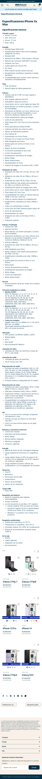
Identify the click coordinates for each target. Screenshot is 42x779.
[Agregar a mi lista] (18, 557)
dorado (9, 621)
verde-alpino (14, 621)
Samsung (6, 579)
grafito (35, 574)
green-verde (29, 667)
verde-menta (28, 574)
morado (25, 621)
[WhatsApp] (25, 696)
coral (11, 574)
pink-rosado (32, 667)
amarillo (26, 574)
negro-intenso (9, 574)
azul (31, 574)
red (36, 621)
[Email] (22, 696)
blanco (34, 667)
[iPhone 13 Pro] (11, 610)
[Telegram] (18, 696)
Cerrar (40, 9)
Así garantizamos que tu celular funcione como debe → (21, 1)
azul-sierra (16, 621)
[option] (11, 573)
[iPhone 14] (30, 610)
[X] (7, 696)
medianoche (27, 621)
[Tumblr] (14, 696)
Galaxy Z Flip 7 (10, 581)
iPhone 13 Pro (9, 628)
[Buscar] (8, 5)
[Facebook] (3, 696)
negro (10, 667)
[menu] (2, 5)
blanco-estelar (29, 621)
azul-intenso (14, 574)
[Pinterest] (11, 696)
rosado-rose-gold (15, 667)
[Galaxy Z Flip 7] (11, 564)
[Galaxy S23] (30, 657)
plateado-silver (11, 621)
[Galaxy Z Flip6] (30, 564)
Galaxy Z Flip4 (10, 675)
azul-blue (12, 667)
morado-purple (8, 667)
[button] (38, 551)
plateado (33, 574)
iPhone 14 (27, 628)
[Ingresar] (34, 5)
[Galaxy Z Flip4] (11, 657)
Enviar (34, 767)
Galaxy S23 (27, 675)
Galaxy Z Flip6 (29, 581)
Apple (5, 625)
